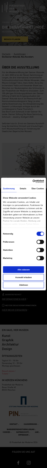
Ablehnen (23, 285)
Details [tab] (23, 188)
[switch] (40, 242)
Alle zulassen (23, 270)
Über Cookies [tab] (37, 188)
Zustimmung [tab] (9, 188)
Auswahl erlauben (23, 277)
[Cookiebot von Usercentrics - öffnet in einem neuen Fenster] (33, 181)
